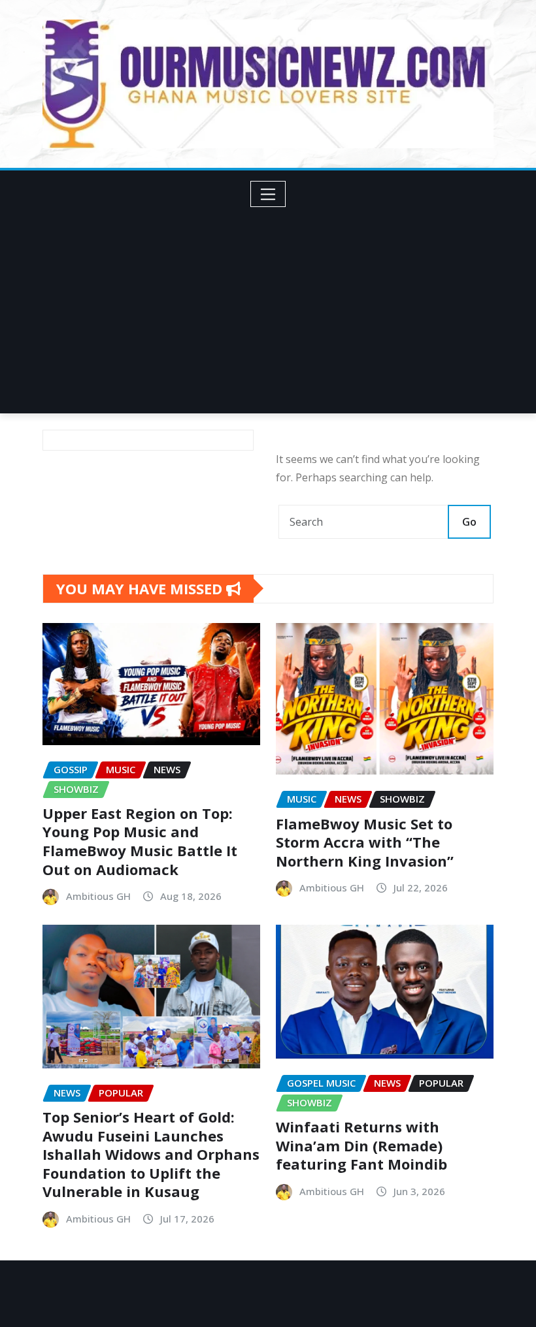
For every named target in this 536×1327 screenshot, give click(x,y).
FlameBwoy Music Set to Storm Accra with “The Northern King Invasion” (365, 842)
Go (469, 522)
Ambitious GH (98, 896)
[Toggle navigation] (268, 194)
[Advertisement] (273, 305)
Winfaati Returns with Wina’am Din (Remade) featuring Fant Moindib (361, 1145)
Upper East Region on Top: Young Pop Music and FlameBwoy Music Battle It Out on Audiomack (139, 841)
